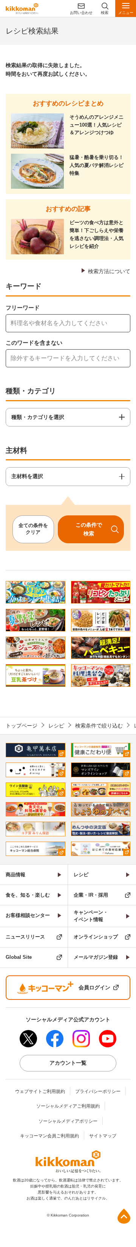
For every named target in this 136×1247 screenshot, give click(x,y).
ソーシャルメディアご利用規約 (68, 1106)
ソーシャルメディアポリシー (68, 1121)
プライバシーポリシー (98, 1091)
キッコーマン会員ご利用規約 (49, 1135)
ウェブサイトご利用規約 (40, 1091)
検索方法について (109, 271)
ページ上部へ (123, 1216)
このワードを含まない (34, 342)
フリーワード (23, 307)
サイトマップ (102, 1135)
